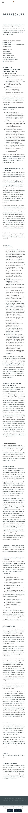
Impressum (13, 803)
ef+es (24, 800)
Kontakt (17, 803)
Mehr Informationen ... (19, 808)
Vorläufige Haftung (8, 61)
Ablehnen (10, 811)
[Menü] (3, 2)
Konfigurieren (18, 811)
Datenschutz (9, 803)
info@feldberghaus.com (12, 59)
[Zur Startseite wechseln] (14, 2)
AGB (20, 803)
